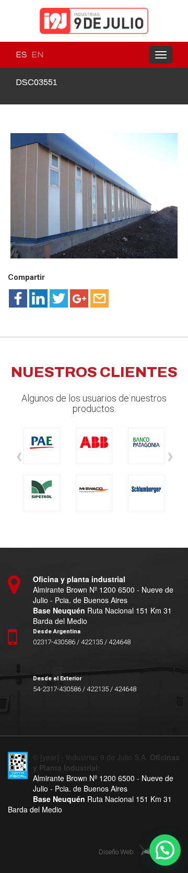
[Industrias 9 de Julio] (94, 21)
